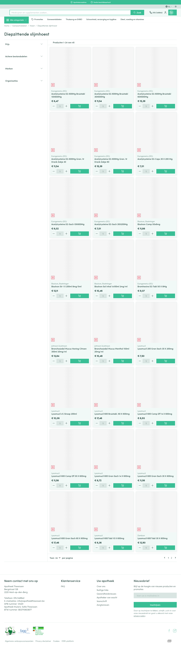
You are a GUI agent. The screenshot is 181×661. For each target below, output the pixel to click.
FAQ (63, 586)
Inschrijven (155, 604)
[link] (165, 557)
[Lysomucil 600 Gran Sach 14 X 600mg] (113, 449)
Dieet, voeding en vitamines (21, 44)
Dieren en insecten (21, 84)
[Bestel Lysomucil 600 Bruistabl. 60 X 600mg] (122, 423)
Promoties (11, 26)
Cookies (56, 641)
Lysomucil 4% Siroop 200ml (64, 413)
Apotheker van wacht (107, 597)
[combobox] (70, 12)
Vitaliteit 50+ (21, 61)
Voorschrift (102, 601)
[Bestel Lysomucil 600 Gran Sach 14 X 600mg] (122, 485)
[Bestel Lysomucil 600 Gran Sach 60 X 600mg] (79, 547)
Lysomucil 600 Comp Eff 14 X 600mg (155, 413)
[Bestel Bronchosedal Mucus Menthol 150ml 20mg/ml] (122, 361)
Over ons (101, 586)
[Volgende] (175, 557)
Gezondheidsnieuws (106, 593)
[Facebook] (169, 631)
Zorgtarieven (103, 604)
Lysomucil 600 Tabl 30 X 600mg (152, 538)
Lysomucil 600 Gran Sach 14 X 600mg (112, 475)
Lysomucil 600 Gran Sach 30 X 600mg (156, 475)
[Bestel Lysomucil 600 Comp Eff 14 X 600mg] (165, 423)
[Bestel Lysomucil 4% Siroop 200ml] (79, 423)
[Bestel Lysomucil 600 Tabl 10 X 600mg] (122, 547)
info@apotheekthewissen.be (31, 600)
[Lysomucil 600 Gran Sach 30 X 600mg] (156, 449)
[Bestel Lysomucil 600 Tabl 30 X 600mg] (165, 547)
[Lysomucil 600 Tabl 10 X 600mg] (113, 512)
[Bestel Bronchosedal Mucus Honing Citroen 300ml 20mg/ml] (79, 361)
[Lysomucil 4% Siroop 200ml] (70, 387)
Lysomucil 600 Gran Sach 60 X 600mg (69, 538)
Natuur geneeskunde (21, 69)
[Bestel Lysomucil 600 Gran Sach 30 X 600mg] (165, 485)
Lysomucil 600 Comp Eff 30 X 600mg (68, 475)
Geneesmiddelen (21, 91)
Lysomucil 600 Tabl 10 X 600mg (109, 538)
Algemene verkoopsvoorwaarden (19, 641)
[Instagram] (175, 631)
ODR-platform (68, 641)
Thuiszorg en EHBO (21, 76)
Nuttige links (102, 589)
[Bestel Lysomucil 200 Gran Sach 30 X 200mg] (165, 361)
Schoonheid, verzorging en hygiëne (21, 34)
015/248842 (19, 597)
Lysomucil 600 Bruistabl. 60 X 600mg (112, 413)
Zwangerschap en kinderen (21, 53)
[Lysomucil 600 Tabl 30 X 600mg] (156, 512)
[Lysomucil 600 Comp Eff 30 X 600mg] (70, 449)
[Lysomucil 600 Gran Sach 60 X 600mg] (70, 512)
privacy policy (139, 615)
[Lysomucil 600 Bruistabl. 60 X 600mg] (113, 387)
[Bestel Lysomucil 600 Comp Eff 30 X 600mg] (79, 485)
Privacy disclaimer (43, 641)
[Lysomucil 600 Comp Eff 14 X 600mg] (156, 387)
